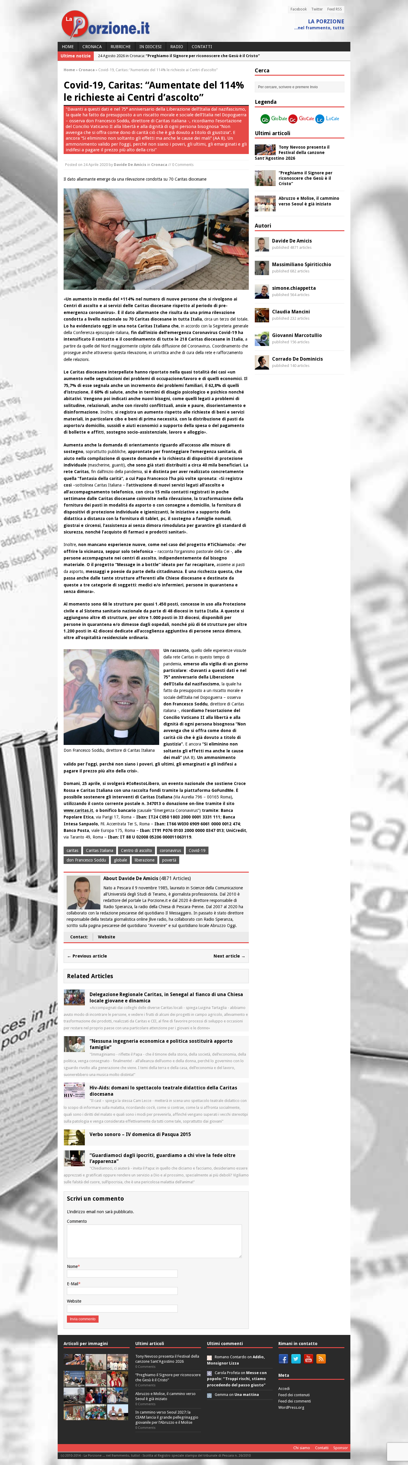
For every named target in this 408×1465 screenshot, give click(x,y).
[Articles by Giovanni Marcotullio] (262, 342)
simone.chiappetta (294, 288)
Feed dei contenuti (294, 1395)
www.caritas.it (78, 810)
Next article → (230, 956)
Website (106, 937)
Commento (77, 1221)
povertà (169, 860)
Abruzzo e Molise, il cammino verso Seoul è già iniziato (165, 1396)
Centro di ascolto (136, 850)
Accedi (284, 1388)
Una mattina (246, 1394)
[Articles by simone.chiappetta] (262, 295)
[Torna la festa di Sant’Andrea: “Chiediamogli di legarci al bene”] (74, 1416)
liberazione (144, 860)
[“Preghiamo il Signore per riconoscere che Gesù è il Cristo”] (265, 182)
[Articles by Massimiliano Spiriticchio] (262, 271)
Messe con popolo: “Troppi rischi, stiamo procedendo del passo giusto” (237, 1379)
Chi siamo (301, 1448)
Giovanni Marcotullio (297, 335)
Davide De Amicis (130, 164)
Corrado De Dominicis (297, 359)
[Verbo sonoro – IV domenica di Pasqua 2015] (74, 1141)
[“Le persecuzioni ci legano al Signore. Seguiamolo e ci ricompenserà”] (95, 1383)
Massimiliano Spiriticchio (301, 264)
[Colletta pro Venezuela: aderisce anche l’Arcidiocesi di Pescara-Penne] (74, 1400)
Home (68, 46)
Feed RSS (334, 9)
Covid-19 (197, 850)
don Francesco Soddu (86, 860)
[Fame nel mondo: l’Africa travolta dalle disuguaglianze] (95, 1416)
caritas (72, 850)
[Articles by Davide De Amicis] (262, 248)
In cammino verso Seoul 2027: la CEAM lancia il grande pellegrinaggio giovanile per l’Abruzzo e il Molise (166, 1417)
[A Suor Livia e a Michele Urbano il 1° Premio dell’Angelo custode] (117, 1416)
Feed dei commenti (294, 1401)
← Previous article (87, 956)
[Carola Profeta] (209, 1373)
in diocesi (150, 46)
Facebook (299, 9)
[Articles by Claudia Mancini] (262, 318)
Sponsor (340, 1448)
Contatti (202, 46)
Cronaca (92, 46)
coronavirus (170, 850)
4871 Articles (175, 878)
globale (120, 860)
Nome (72, 1266)
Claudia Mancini (291, 312)
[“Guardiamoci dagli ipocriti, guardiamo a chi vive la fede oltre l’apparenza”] (74, 1162)
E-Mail (72, 1283)
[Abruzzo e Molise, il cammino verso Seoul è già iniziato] (265, 208)
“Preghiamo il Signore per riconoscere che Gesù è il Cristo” (305, 178)
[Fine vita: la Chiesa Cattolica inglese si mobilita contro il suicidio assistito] (95, 1400)
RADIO (176, 46)
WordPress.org (291, 1407)
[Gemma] (209, 1394)
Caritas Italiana (99, 850)
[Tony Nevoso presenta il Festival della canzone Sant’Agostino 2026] (265, 152)
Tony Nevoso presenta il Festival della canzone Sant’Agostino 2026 (292, 152)
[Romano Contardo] (209, 1357)
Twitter (317, 9)
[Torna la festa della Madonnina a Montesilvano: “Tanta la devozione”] (117, 1400)
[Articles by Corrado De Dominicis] (262, 366)
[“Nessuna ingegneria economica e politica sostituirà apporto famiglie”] (74, 1048)
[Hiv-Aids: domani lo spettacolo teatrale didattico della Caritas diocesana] (74, 1095)
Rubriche (121, 46)
